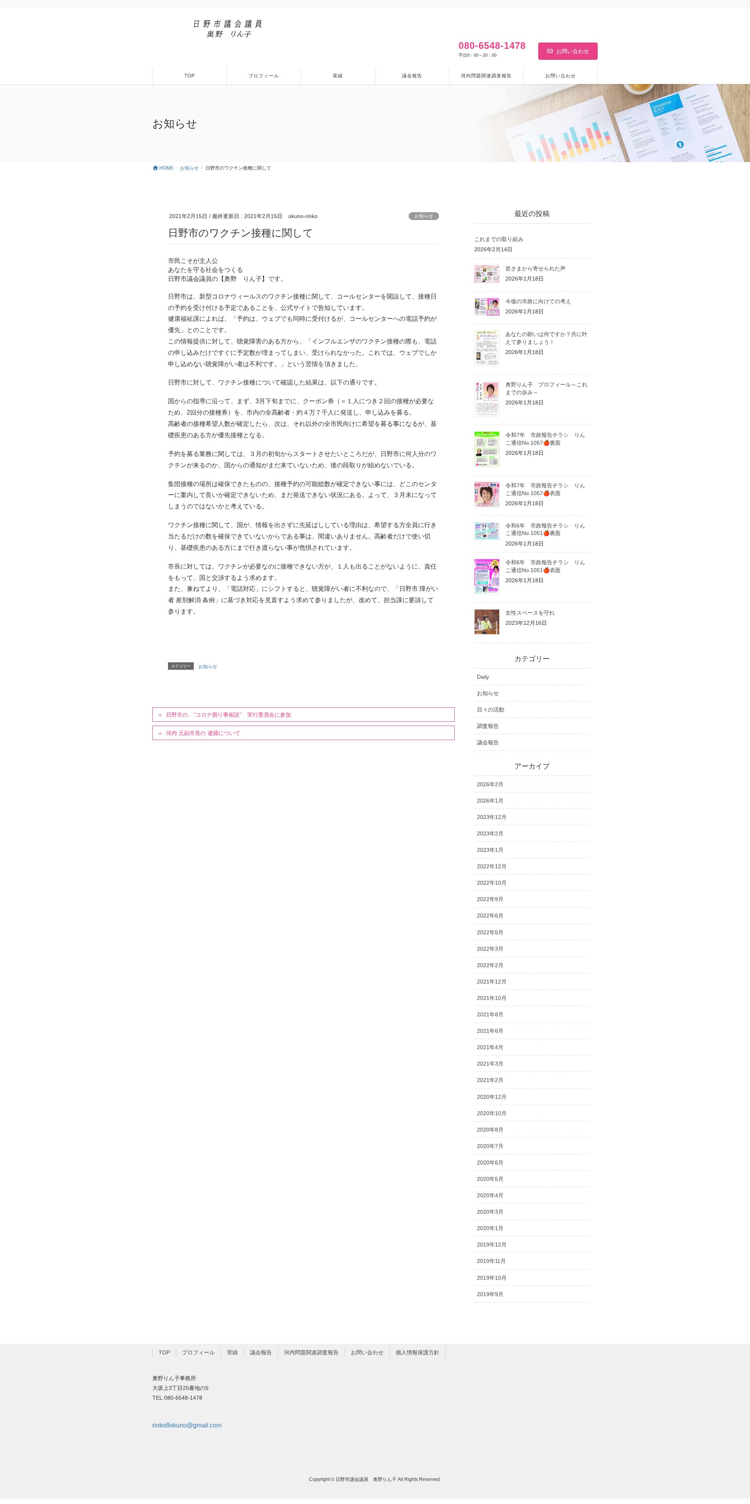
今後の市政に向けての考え (538, 301)
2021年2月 (490, 1080)
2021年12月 (492, 981)
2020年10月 (492, 1113)
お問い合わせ (572, 51)
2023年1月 (490, 850)
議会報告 (488, 742)
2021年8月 (490, 1014)
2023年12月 (492, 817)
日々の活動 (490, 709)
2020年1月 (490, 1228)
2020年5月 (490, 1179)
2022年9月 (490, 899)
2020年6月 (490, 1162)
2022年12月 (492, 866)
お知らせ (423, 216)
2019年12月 (492, 1244)
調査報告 (488, 726)
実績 (232, 1352)
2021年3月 (490, 1063)
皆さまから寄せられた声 (535, 268)
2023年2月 (490, 833)
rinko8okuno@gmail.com (186, 1425)
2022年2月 (490, 965)
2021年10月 (492, 998)
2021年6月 (490, 1031)
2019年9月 (490, 1294)
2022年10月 (492, 883)
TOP (164, 1352)
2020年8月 (490, 1130)
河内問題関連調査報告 (311, 1352)
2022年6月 (490, 915)
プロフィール (198, 1352)
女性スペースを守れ (530, 613)
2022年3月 (490, 949)
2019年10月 (492, 1278)
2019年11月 (491, 1261)
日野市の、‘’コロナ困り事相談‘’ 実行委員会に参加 (228, 715)
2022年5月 (490, 932)
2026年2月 (490, 784)
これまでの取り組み (498, 239)
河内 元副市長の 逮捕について (203, 733)
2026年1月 (490, 801)
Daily (483, 677)
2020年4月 (490, 1195)
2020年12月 (492, 1097)
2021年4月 (490, 1047)
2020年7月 (490, 1146)
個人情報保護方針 (417, 1352)
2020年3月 (490, 1212)
